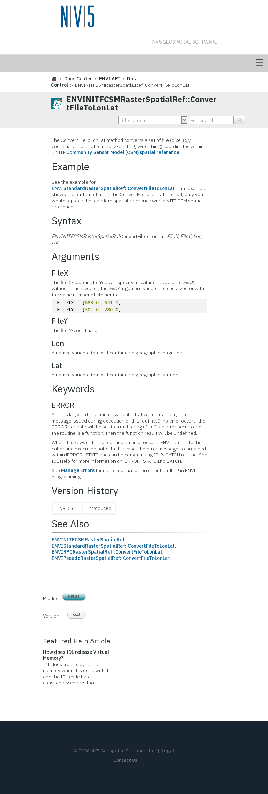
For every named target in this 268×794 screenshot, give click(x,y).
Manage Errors (78, 470)
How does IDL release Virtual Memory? (76, 655)
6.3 (76, 614)
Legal (168, 751)
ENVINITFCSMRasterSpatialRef (88, 539)
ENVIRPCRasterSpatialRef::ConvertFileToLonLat (107, 552)
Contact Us (125, 760)
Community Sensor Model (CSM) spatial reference (122, 152)
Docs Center (78, 78)
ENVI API (109, 78)
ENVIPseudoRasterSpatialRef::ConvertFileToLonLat (111, 558)
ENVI (74, 596)
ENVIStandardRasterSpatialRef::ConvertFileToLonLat (113, 188)
